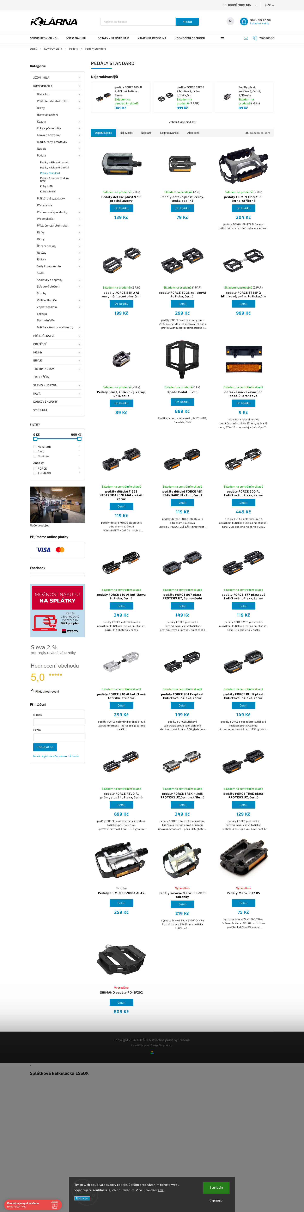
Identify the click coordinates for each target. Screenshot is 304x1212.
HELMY (38, 352)
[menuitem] (46, 38)
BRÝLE (37, 360)
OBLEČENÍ (40, 344)
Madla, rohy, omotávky (52, 141)
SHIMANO (59, 473)
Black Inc (43, 94)
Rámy (40, 239)
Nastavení (82, 1198)
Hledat (187, 21)
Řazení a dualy (46, 246)
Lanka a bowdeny (48, 135)
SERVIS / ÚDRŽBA (45, 385)
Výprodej (40, 410)
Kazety (41, 121)
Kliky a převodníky (49, 128)
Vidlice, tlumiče (47, 300)
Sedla (41, 273)
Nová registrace (43, 756)
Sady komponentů (49, 266)
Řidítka (41, 259)
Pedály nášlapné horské (54, 162)
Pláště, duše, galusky (51, 198)
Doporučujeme (103, 132)
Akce (59, 451)
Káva (37, 393)
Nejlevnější (126, 132)
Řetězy (41, 252)
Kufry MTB (46, 186)
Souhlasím (216, 1188)
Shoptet (144, 1045)
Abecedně (193, 132)
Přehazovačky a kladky (52, 212)
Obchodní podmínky (237, 5)
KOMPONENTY (42, 85)
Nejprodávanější (170, 132)
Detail (182, 303)
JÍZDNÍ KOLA (41, 77)
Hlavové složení (47, 114)
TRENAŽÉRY (41, 377)
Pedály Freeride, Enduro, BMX (54, 179)
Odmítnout (216, 1201)
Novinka (59, 456)
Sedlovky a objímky (49, 280)
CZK (268, 5)
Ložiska (42, 313)
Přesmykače (45, 218)
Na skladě (59, 446)
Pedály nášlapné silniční (54, 167)
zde (161, 1190)
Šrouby (42, 293)
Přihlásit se (45, 747)
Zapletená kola (47, 307)
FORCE (59, 468)
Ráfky (41, 232)
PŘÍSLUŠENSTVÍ (43, 336)
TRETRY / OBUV (43, 368)
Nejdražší (146, 132)
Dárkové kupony (45, 401)
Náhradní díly (46, 320)
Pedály (41, 155)
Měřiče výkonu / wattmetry (55, 327)
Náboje (42, 148)
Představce (44, 205)
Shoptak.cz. (166, 1045)
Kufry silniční (47, 191)
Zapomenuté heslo (66, 756)
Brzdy (41, 108)
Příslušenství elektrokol (52, 101)
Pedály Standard (50, 172)
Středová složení (48, 286)
